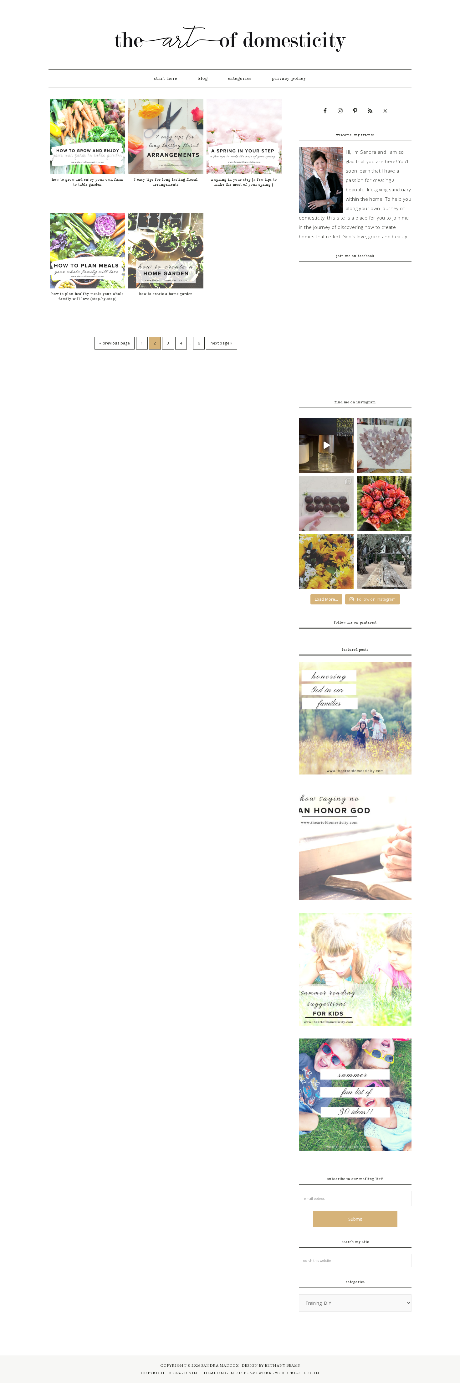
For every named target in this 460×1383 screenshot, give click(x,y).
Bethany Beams (282, 1365)
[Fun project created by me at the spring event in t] (384, 445)
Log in (311, 1372)
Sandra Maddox (220, 1365)
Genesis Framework (248, 1372)
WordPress (288, 1372)
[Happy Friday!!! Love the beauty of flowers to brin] (384, 503)
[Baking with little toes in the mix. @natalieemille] (326, 503)
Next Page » (221, 343)
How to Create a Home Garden (166, 294)
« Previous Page (114, 343)
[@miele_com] (326, 445)
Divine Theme (200, 1372)
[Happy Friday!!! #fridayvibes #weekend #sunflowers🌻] (326, 561)
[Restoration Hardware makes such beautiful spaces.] (384, 561)
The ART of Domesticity (230, 38)
